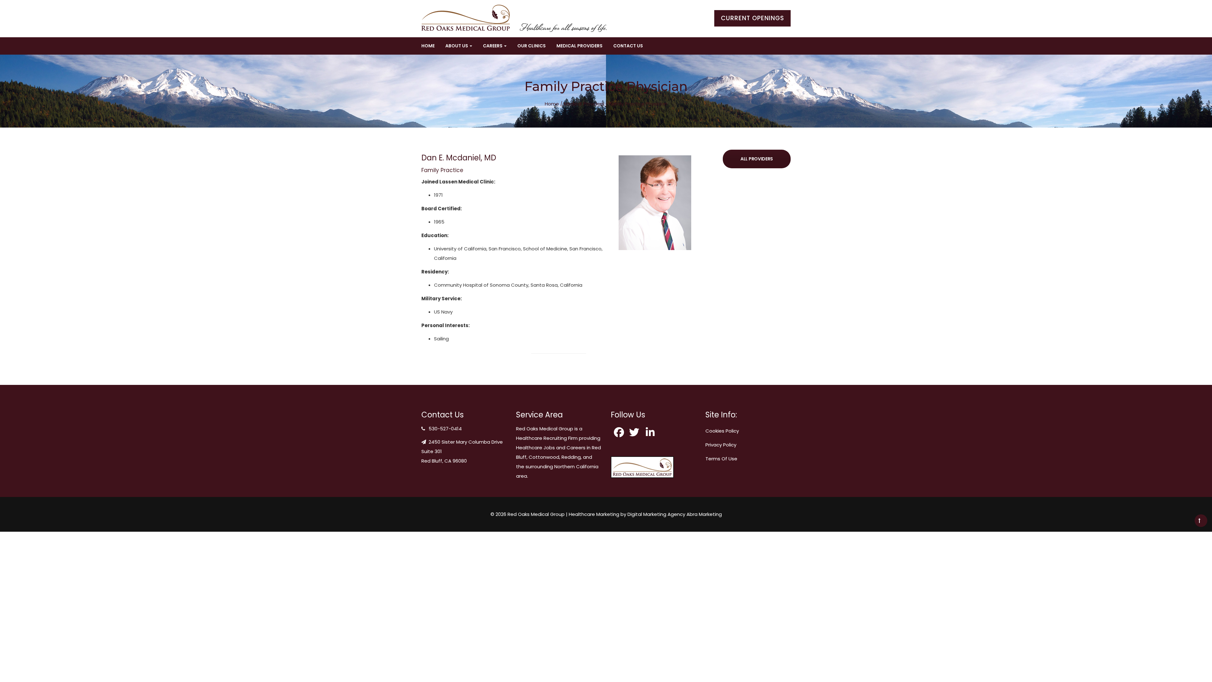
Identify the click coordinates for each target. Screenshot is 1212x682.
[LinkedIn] (651, 432)
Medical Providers (579, 46)
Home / (553, 103)
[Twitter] (635, 432)
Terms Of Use (721, 458)
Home (428, 46)
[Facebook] (619, 432)
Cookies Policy (722, 431)
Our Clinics (531, 46)
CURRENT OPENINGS (752, 18)
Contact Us (628, 46)
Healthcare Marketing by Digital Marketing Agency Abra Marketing (645, 514)
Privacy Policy (720, 444)
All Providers (756, 159)
